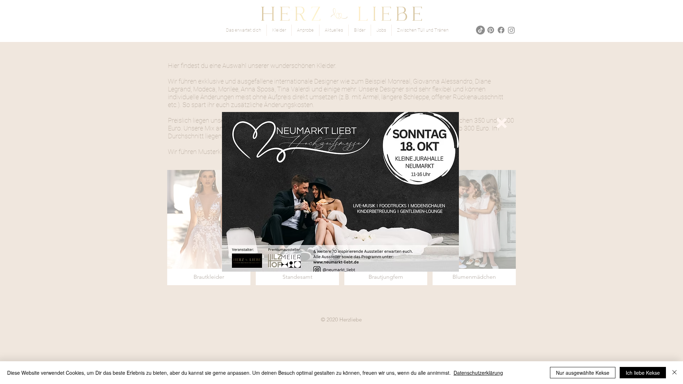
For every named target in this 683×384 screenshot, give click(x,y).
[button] (501, 123)
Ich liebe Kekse (643, 372)
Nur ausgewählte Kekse (582, 372)
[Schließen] (674, 372)
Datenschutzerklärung (478, 372)
